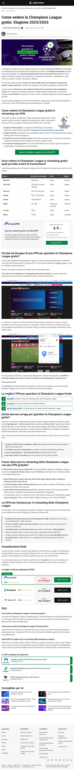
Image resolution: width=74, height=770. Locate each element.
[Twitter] (48, 760)
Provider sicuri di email (27, 743)
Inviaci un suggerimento (62, 737)
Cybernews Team (12, 34)
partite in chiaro (61, 263)
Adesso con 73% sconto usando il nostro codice (47, 130)
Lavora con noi (62, 746)
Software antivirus (26, 732)
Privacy (4, 743)
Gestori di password (26, 736)
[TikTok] (63, 760)
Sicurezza (5, 739)
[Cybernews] (37, 3)
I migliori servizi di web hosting (27, 752)
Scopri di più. (51, 8)
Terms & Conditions (36, 765)
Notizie (4, 732)
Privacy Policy (26, 765)
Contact (10, 765)
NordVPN (8, 386)
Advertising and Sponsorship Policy (11, 766)
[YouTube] (56, 760)
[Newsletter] (71, 760)
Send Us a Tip (17, 765)
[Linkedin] (60, 760)
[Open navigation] (3, 3)
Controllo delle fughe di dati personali (46, 739)
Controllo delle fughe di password (46, 744)
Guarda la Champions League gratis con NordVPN (37, 152)
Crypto (4, 746)
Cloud (3, 749)
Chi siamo (61, 732)
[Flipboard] (67, 760)
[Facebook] (52, 760)
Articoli (4, 736)
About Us (4, 765)
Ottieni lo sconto (62, 580)
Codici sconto (43, 757)
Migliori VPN (24, 739)
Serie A (44, 427)
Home (3, 11)
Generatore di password (43, 733)
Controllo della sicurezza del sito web (46, 749)
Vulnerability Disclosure (28, 766)
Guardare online (10, 11)
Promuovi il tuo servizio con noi (65, 742)
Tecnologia (5, 753)
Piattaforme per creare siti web (27, 747)
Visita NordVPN (56, 243)
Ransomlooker (43, 753)
